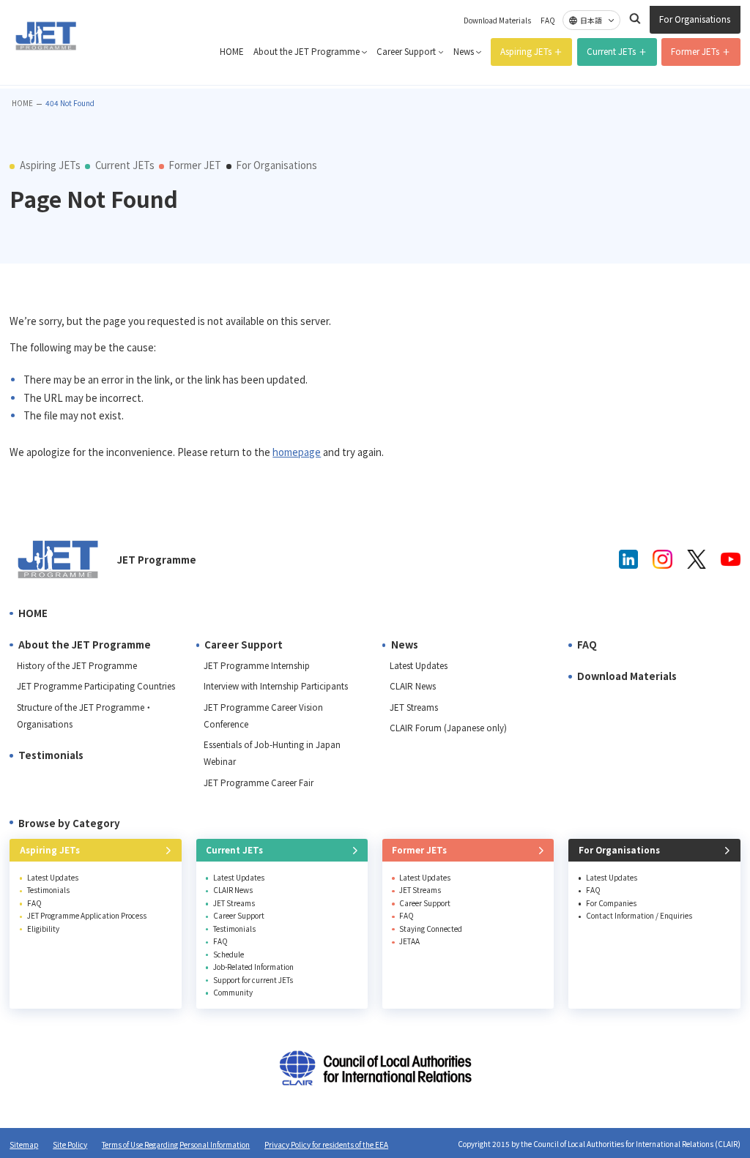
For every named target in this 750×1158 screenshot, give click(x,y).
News (463, 51)
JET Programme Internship (257, 665)
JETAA (409, 940)
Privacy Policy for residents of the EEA (326, 1144)
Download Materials (497, 20)
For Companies (611, 902)
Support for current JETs (253, 979)
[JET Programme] (58, 559)
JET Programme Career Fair (258, 782)
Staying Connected (430, 928)
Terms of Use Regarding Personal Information (176, 1144)
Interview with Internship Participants (276, 686)
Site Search (635, 18)
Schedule (228, 954)
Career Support (406, 51)
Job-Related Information (253, 966)
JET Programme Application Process (86, 915)
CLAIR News (413, 686)
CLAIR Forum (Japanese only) (448, 727)
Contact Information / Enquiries (639, 915)
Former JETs (695, 51)
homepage (296, 452)
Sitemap (24, 1144)
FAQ (548, 20)
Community (233, 992)
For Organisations (694, 19)
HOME (232, 51)
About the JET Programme (306, 51)
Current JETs (611, 51)
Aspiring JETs (526, 51)
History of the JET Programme (77, 665)
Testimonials (50, 755)
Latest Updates (419, 665)
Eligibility (43, 928)
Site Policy (70, 1144)
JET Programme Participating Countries (96, 686)
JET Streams (414, 707)
